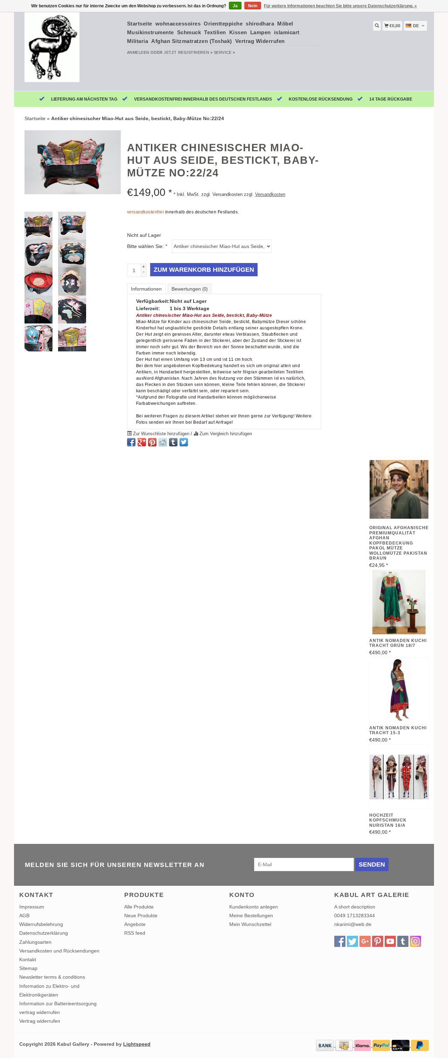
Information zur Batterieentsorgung (58, 1003)
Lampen (260, 32)
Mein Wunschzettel (250, 924)
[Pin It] (152, 442)
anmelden (138, 52)
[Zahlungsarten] (325, 1045)
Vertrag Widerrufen (260, 41)
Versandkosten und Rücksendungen (59, 951)
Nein (252, 5)
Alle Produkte (139, 907)
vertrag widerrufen (39, 1012)
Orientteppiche (223, 24)
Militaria (137, 41)
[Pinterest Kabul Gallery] (377, 941)
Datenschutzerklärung (43, 933)
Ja (235, 5)
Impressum (31, 907)
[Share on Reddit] (163, 442)
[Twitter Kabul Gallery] (352, 941)
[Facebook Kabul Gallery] (339, 941)
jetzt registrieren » (188, 52)
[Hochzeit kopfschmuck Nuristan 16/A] (399, 777)
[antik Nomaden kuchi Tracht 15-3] (399, 689)
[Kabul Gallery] (70, 50)
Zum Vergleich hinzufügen (225, 433)
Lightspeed (136, 1044)
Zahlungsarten (35, 942)
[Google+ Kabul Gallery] (365, 941)
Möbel (285, 24)
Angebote (135, 924)
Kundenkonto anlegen (253, 907)
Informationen (146, 289)
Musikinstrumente (150, 32)
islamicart (287, 32)
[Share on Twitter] (184, 442)
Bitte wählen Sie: (147, 246)
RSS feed (134, 933)
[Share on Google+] (142, 442)
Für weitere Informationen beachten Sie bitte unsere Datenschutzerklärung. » (340, 5)
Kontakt (27, 959)
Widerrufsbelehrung (41, 924)
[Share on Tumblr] (173, 442)
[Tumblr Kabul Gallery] (402, 941)
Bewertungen (190, 289)
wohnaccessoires (178, 24)
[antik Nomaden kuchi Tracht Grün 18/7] (399, 602)
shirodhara (260, 24)
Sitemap (28, 968)
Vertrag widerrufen (39, 1021)
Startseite (139, 24)
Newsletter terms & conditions (52, 977)
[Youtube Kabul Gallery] (390, 941)
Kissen (238, 32)
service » (224, 52)
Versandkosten (270, 194)
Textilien (215, 32)
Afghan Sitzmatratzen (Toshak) (191, 41)
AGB (24, 915)
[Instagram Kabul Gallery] (415, 941)
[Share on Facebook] (131, 442)
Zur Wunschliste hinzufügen (161, 433)
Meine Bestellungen (251, 915)
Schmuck (189, 32)
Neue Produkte (141, 915)
